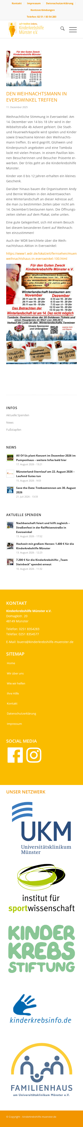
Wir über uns (15, 673)
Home (11, 663)
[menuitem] (17, 3)
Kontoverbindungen (43, 10)
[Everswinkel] (23, 68)
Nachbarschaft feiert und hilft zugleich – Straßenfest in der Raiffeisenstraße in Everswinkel (43, 527)
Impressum (34, 3)
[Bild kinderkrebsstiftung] (43, 950)
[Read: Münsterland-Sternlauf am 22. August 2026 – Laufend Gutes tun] (10, 474)
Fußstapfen (13, 430)
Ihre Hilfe (13, 693)
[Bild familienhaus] (43, 1071)
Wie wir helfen (16, 683)
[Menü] (71, 29)
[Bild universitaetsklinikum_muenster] (43, 829)
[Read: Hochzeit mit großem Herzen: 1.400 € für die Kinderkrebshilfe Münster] (10, 546)
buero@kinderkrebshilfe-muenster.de (45, 642)
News (10, 422)
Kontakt (17, 3)
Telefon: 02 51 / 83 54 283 (41, 16)
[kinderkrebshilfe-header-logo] (34, 29)
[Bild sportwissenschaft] (43, 890)
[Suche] (60, 29)
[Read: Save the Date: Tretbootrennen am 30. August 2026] (10, 490)
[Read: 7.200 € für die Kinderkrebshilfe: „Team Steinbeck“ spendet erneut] (10, 562)
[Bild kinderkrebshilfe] (43, 1011)
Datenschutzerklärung (59, 3)
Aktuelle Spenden (17, 415)
